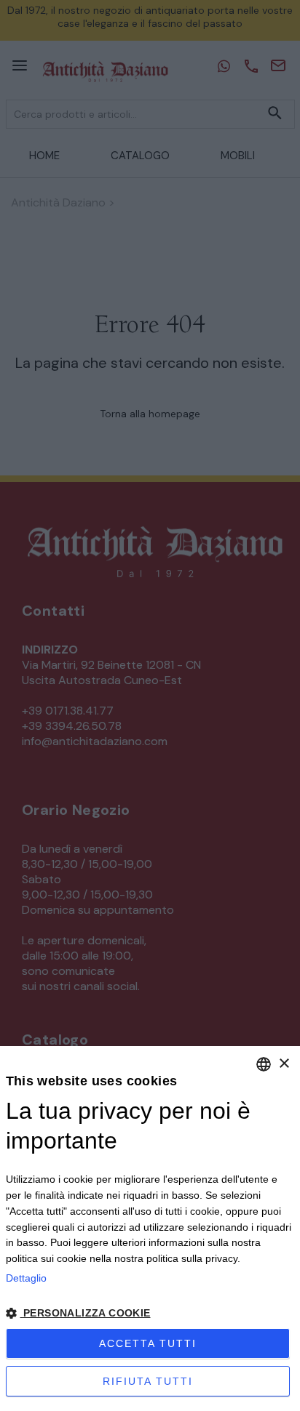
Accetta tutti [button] (148, 1343)
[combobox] (263, 1064)
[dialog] (150, 1228)
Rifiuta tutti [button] (148, 1381)
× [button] (283, 1063)
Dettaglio (26, 1278)
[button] (150, 1313)
